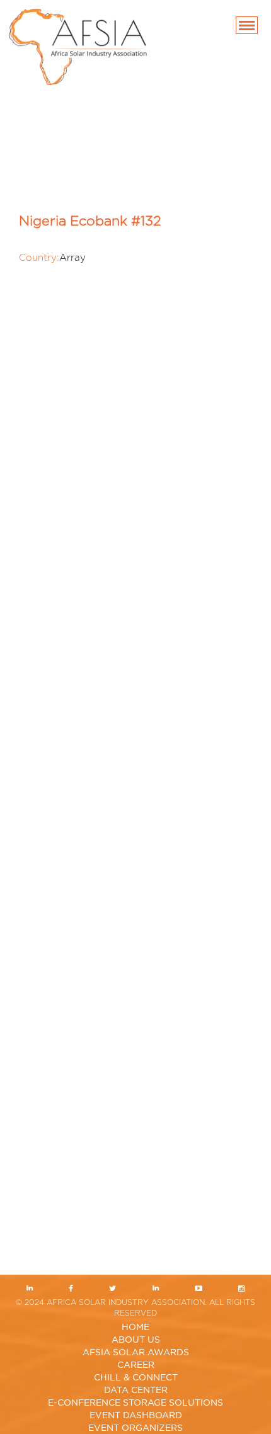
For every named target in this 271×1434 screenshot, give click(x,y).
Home (135, 1327)
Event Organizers (135, 1428)
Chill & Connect (136, 1378)
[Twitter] (112, 1289)
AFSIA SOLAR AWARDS (136, 1352)
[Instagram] (242, 1289)
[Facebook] (70, 1289)
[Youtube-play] (198, 1289)
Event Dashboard (135, 1415)
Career (135, 1365)
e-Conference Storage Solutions (135, 1403)
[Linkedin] (29, 1289)
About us (136, 1340)
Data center (136, 1390)
